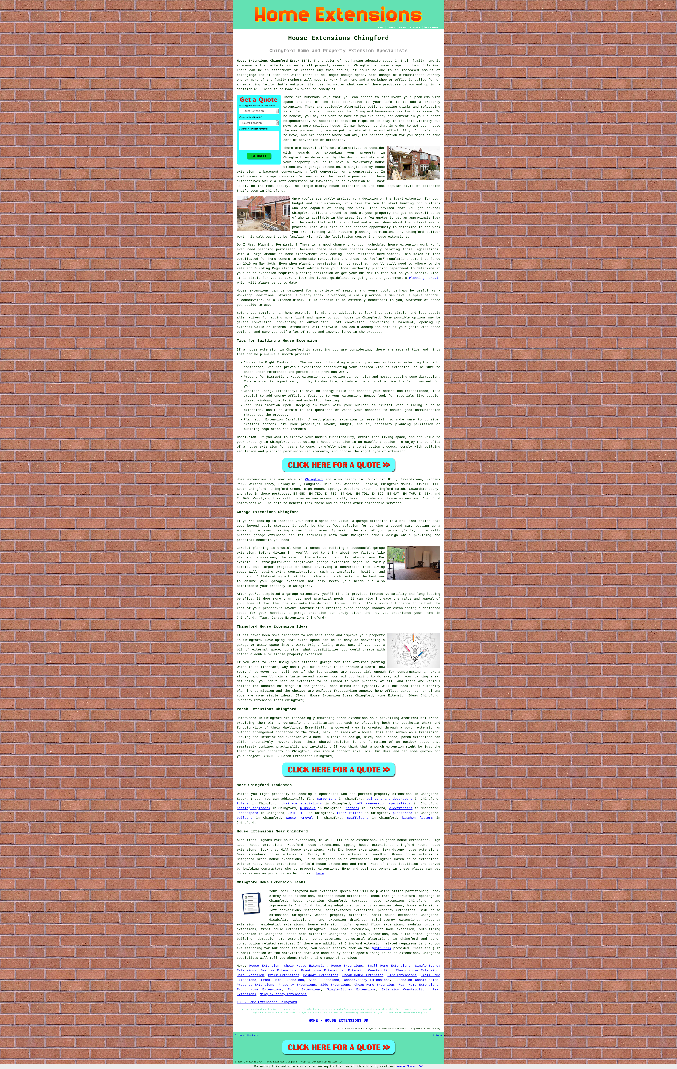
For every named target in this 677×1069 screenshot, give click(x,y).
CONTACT (415, 27)
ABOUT (402, 27)
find (250, 840)
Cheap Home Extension (374, 985)
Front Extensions (304, 989)
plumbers (308, 808)
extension (350, 186)
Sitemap (239, 1035)
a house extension (260, 446)
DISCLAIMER (431, 27)
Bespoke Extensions (278, 970)
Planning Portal (423, 278)
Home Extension (250, 975)
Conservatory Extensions (367, 980)
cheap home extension (306, 934)
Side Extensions (402, 975)
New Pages (252, 1035)
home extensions (292, 939)
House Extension (264, 966)
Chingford (314, 479)
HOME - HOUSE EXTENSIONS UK (338, 1020)
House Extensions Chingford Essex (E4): (274, 61)
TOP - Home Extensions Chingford (267, 1002)
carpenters (326, 799)
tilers (242, 803)
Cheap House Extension (305, 966)
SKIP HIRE (297, 813)
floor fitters (349, 813)
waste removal (299, 818)
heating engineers (253, 808)
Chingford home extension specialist (325, 891)
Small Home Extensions (389, 966)
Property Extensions (255, 985)
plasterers (402, 813)
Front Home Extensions (322, 970)
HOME (380, 27)
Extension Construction (369, 970)
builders (319, 213)
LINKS (391, 27)
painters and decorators (389, 799)
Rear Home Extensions (418, 985)
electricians (401, 808)
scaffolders (357, 818)
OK (421, 1066)
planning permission (374, 232)
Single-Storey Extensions (351, 989)
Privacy (437, 1035)
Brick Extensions (283, 975)
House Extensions (347, 966)
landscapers (247, 813)
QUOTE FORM (381, 948)
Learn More (405, 1066)
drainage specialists (302, 803)
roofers (352, 808)
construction (248, 943)
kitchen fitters (417, 818)
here (320, 873)
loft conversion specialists (382, 803)
